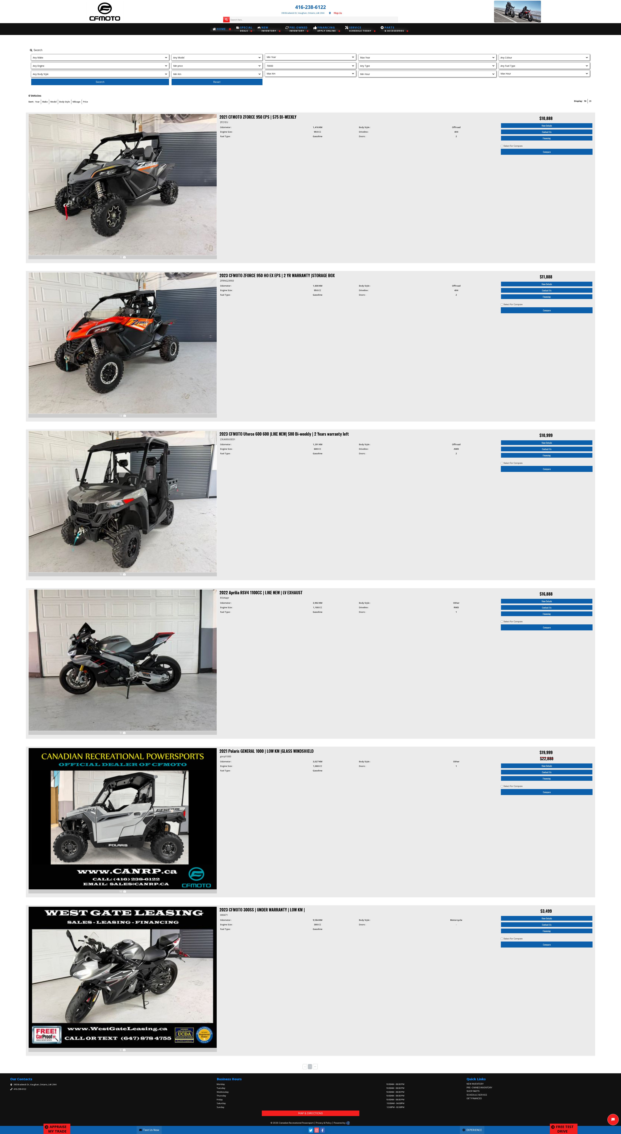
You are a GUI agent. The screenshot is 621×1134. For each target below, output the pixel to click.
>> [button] (315, 1067)
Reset (217, 82)
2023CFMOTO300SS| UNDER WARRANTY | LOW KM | (262, 910)
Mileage (76, 101)
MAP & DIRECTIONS (310, 1113)
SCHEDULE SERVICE (477, 1095)
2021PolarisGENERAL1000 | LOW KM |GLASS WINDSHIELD (266, 751)
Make (45, 101)
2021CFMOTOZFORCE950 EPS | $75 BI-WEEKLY (257, 117)
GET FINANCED (474, 1098)
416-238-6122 (310, 7)
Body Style (64, 101)
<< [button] (305, 1067)
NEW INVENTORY (475, 1084)
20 (590, 101)
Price (85, 101)
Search (100, 82)
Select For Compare (513, 146)
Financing (547, 138)
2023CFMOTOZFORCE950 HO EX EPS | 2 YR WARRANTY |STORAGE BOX (277, 275)
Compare (547, 151)
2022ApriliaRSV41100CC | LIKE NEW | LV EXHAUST (261, 592)
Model (53, 101)
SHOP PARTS (473, 1091)
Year (37, 101)
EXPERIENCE (474, 1130)
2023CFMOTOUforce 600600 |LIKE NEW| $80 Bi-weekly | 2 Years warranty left (284, 434)
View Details (547, 125)
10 (585, 101)
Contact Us (546, 132)
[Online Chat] (613, 1119)
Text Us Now (151, 1130)
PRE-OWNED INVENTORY (479, 1087)
